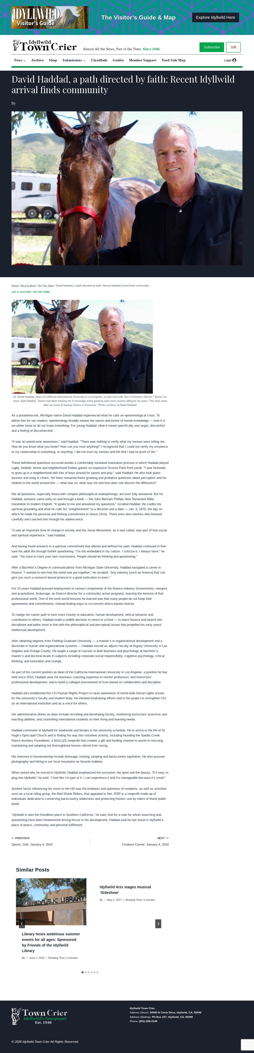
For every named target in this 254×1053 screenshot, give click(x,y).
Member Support (142, 60)
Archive (37, 60)
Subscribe (212, 47)
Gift (233, 47)
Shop (53, 60)
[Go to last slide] (22, 923)
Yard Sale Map (174, 60)
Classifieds (99, 60)
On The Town (41, 292)
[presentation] (51, 901)
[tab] (82, 972)
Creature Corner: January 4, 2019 (145, 841)
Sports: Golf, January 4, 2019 (32, 841)
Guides (118, 60)
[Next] (158, 923)
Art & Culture (21, 292)
